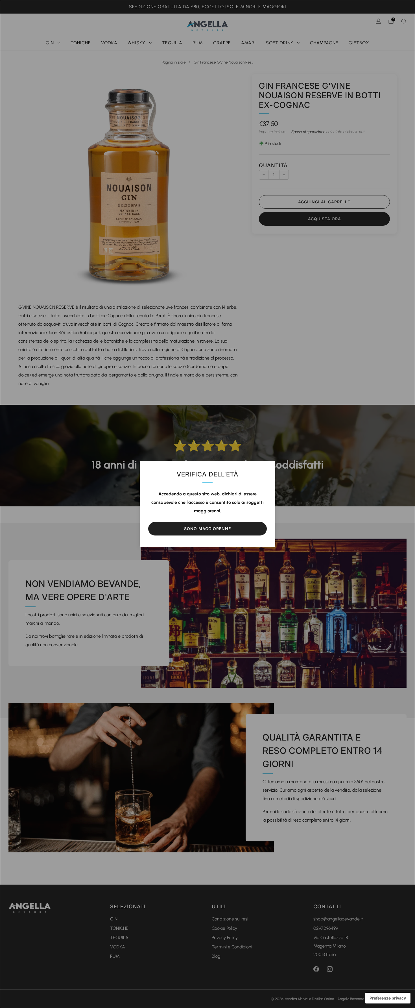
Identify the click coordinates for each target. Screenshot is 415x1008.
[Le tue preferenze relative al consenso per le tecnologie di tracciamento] (387, 998)
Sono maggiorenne (207, 528)
